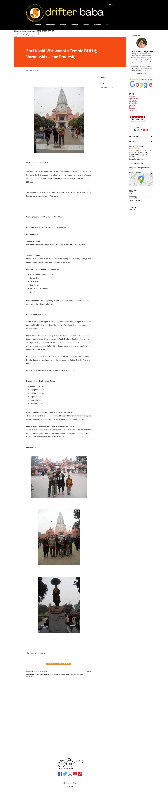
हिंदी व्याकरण (132, 107)
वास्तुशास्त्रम (38, 24)
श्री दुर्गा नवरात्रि (97, 24)
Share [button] (103, 77)
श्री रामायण (86, 24)
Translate (32, 36)
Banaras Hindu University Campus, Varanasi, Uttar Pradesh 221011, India (58, 674)
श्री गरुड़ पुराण (63, 24)
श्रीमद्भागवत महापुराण (50, 24)
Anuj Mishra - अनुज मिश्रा (142, 51)
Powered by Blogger (71, 783)
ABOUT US (133, 110)
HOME (28, 24)
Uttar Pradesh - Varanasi (107, 87)
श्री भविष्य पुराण (75, 24)
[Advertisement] (55, 735)
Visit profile (141, 74)
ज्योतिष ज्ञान (132, 109)
